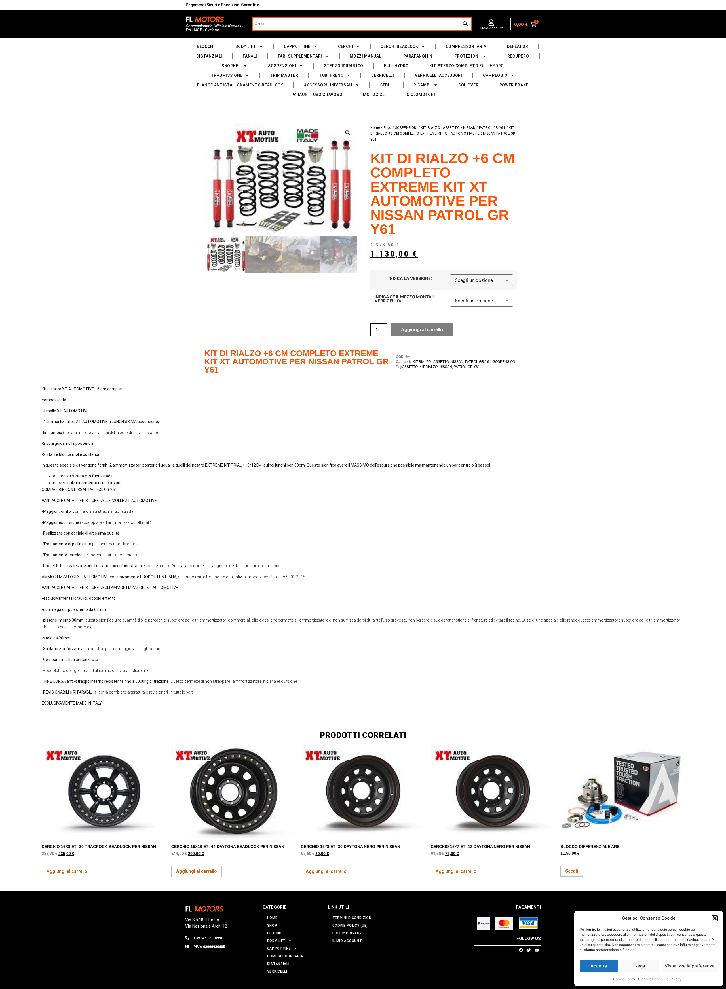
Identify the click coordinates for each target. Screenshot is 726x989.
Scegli (571, 871)
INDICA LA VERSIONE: (410, 278)
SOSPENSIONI (282, 65)
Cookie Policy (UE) (350, 926)
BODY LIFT (245, 46)
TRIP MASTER (284, 75)
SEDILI (386, 85)
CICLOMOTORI (421, 94)
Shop (387, 128)
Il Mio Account (491, 28)
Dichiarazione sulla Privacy (659, 979)
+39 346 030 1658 (207, 938)
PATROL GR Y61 (492, 128)
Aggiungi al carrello (422, 329)
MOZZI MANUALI (366, 56)
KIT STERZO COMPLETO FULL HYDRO (466, 65)
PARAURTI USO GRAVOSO (316, 94)
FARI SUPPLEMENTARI (300, 56)
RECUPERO (518, 56)
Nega (639, 966)
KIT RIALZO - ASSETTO (440, 128)
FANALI (250, 56)
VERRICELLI (382, 75)
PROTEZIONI (467, 56)
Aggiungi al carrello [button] (67, 871)
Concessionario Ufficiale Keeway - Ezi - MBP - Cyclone (214, 28)
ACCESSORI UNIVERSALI (328, 85)
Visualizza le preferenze (689, 966)
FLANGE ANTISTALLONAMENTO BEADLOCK (240, 85)
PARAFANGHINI (418, 56)
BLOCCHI (206, 46)
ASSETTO (410, 367)
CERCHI (345, 46)
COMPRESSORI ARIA (466, 46)
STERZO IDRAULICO (343, 65)
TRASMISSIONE (226, 75)
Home (375, 128)
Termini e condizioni (352, 918)
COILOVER (468, 85)
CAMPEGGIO (495, 75)
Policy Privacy (347, 933)
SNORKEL (230, 65)
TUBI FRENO (331, 75)
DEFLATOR (517, 46)
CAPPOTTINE (297, 46)
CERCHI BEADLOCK (399, 46)
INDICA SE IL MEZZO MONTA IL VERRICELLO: (405, 299)
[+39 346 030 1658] (187, 938)
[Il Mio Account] (491, 22)
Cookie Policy (624, 979)
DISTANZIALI (209, 56)
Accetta (598, 966)
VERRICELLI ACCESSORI (438, 75)
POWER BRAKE (514, 85)
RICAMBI (422, 85)
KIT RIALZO (428, 367)
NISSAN (469, 128)
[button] (714, 918)
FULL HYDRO (396, 65)
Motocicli (374, 94)
